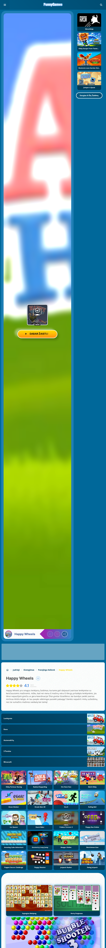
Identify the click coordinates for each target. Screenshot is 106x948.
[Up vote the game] (50, 634)
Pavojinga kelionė (46, 670)
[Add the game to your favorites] (38, 678)
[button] (101, 5)
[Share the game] (65, 634)
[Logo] (53, 5)
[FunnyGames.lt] (7, 669)
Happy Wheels (65, 670)
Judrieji (16, 670)
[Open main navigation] (5, 5)
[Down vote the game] (57, 634)
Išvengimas (28, 670)
